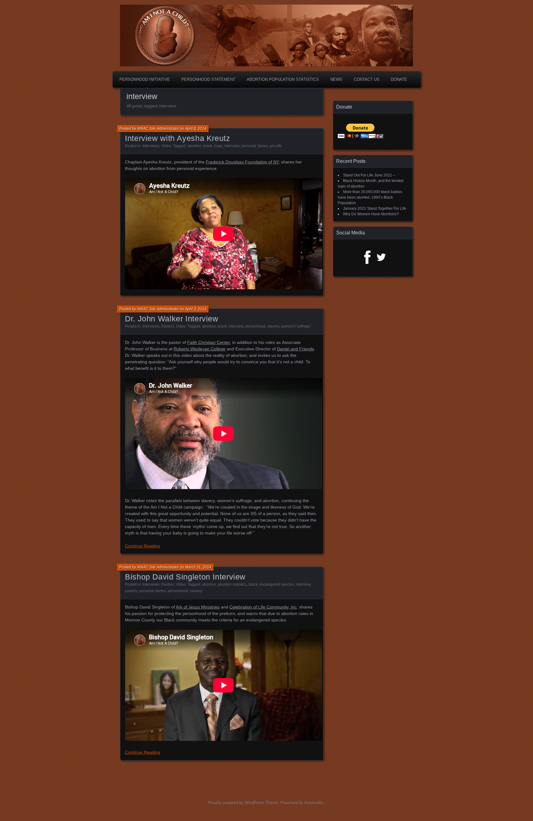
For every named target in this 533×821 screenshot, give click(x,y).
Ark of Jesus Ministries (198, 606)
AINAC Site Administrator (158, 128)
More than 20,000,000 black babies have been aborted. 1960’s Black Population (370, 197)
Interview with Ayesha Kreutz (177, 138)
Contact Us (366, 79)
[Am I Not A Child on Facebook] (365, 264)
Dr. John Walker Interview (171, 318)
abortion (194, 146)
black (207, 146)
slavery (273, 326)
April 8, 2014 (195, 128)
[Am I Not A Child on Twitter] (381, 264)
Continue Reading (142, 545)
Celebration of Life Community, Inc (263, 606)
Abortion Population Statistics (283, 79)
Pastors (167, 326)
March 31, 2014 (198, 567)
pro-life (276, 146)
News (336, 79)
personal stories (254, 146)
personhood (255, 326)
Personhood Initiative (144, 79)
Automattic (314, 802)
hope (218, 146)
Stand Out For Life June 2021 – (369, 175)
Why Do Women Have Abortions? (371, 214)
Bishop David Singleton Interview (185, 576)
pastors (131, 591)
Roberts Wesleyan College (199, 348)
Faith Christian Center (208, 342)
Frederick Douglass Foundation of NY (242, 161)
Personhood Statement (208, 79)
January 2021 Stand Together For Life (374, 208)
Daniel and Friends (295, 348)
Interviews (151, 146)
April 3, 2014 (195, 309)
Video (166, 146)
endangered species (276, 584)
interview (232, 146)
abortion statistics (232, 584)
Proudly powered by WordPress (236, 802)
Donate (399, 79)
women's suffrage (295, 326)
